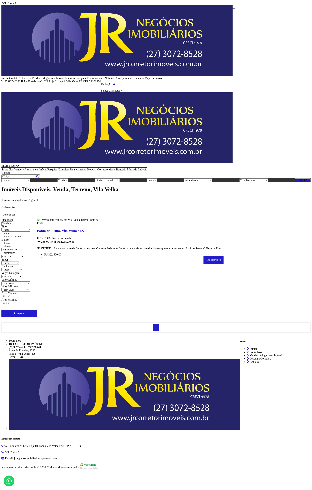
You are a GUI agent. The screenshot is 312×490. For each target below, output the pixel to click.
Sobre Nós (25, 78)
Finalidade (7, 219)
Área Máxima (9, 299)
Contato (13, 78)
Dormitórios (8, 252)
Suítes (4, 259)
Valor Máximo (9, 286)
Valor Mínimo (9, 279)
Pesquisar (19, 313)
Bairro (5, 239)
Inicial (4, 78)
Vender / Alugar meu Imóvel (48, 78)
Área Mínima (9, 293)
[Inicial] (117, 41)
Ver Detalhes (213, 259)
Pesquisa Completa (75, 78)
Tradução (107, 84)
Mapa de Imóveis (154, 78)
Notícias (109, 78)
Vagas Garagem (10, 272)
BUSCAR (304, 180)
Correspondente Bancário (129, 78)
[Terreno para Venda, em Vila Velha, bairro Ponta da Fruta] (70, 223)
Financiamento (95, 78)
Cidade (5, 233)
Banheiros (7, 266)
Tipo (4, 226)
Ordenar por (8, 246)
